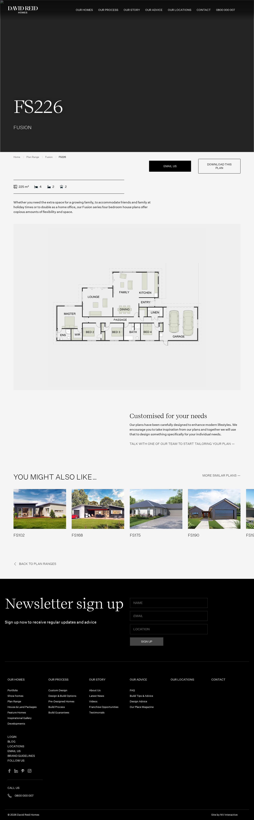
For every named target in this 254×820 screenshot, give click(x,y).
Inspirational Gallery (20, 718)
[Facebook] (9, 771)
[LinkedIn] (16, 771)
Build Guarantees (58, 712)
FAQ (132, 690)
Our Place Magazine (142, 707)
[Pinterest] (23, 771)
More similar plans (219, 475)
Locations (16, 746)
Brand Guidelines (21, 756)
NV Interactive (229, 814)
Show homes (15, 696)
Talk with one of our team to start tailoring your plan (180, 444)
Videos (93, 701)
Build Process (56, 707)
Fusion (49, 157)
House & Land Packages (22, 707)
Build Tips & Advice (141, 696)
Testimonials (97, 712)
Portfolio (13, 690)
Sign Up (146, 641)
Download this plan (219, 166)
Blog (11, 741)
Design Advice (138, 701)
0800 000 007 (225, 10)
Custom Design (57, 690)
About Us (95, 690)
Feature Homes (17, 712)
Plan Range (32, 157)
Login (12, 737)
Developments (16, 723)
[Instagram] (29, 771)
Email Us (170, 166)
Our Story (132, 10)
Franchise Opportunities (103, 707)
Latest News (96, 696)
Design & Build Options (62, 696)
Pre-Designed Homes (61, 701)
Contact (204, 10)
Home (16, 157)
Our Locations (179, 10)
